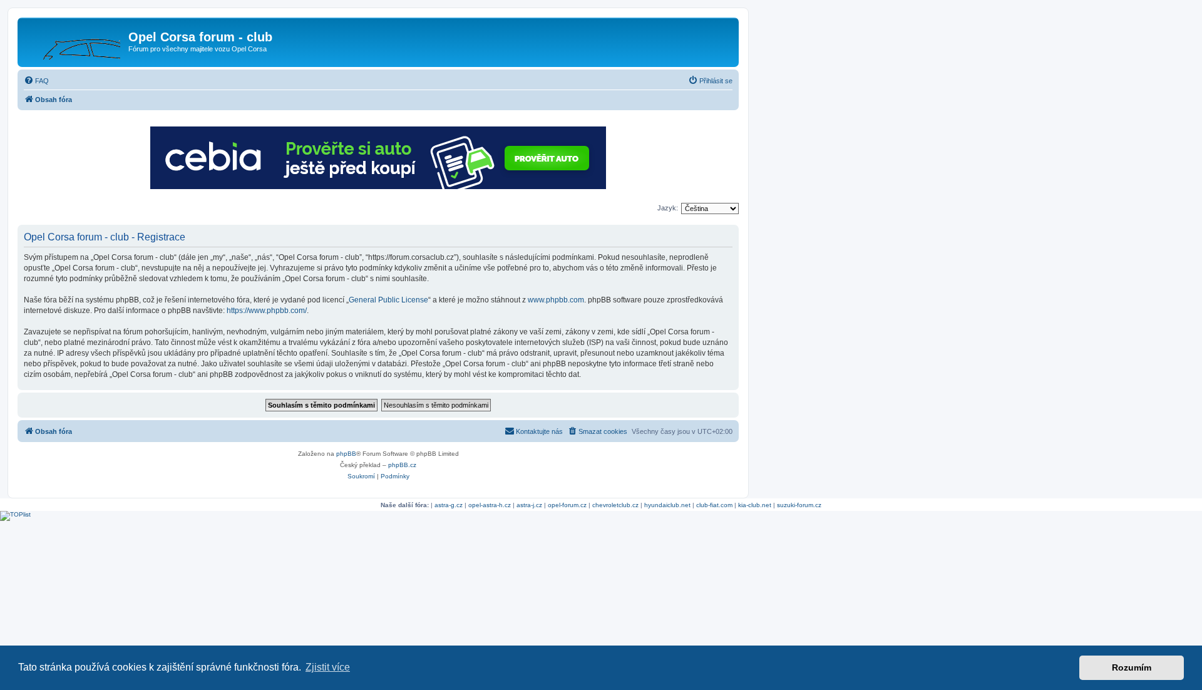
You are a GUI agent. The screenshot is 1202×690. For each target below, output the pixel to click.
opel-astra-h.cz (489, 505)
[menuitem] (36, 80)
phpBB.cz (402, 464)
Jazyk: (667, 208)
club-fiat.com (714, 505)
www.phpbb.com (556, 300)
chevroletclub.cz (615, 505)
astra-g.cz (448, 505)
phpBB (346, 453)
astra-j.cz (529, 505)
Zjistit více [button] (328, 667)
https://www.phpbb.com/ (267, 310)
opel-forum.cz (567, 505)
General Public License (388, 300)
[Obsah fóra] (74, 41)
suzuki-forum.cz (799, 505)
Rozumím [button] (1131, 667)
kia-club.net (754, 505)
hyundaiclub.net (667, 505)
